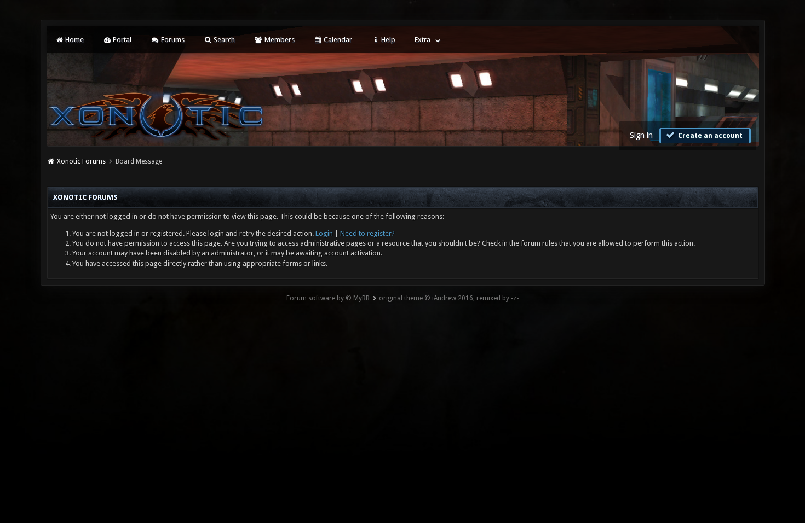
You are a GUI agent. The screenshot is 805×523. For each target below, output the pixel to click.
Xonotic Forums (81, 161)
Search (223, 40)
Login (324, 233)
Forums (172, 40)
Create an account (709, 136)
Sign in (641, 135)
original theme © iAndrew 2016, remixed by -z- (449, 298)
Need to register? (367, 233)
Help (387, 40)
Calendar (337, 40)
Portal (121, 40)
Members (279, 40)
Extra (422, 40)
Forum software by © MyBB (328, 298)
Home (74, 40)
